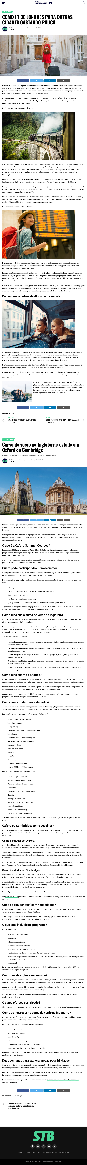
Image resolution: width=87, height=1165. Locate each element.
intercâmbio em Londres (28, 98)
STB (12, 30)
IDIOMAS (20, 1152)
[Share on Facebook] (23, 80)
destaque (19, 1096)
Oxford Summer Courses (59, 550)
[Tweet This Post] (36, 80)
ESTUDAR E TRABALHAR (50, 1152)
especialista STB (11, 896)
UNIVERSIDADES (64, 1152)
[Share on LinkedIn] (50, 80)
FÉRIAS (28, 1152)
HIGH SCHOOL (36, 1152)
